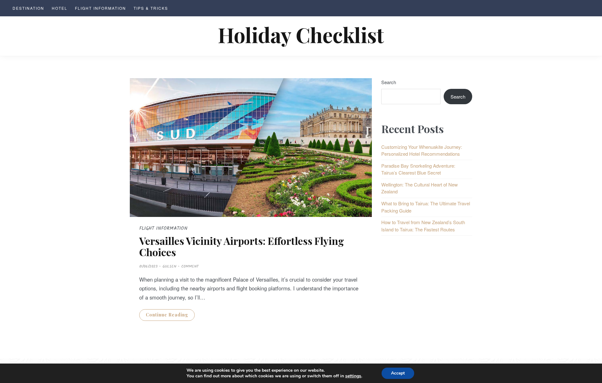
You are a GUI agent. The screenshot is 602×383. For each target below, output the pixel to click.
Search (388, 82)
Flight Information (100, 8)
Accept (398, 373)
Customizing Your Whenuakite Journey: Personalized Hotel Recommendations (421, 150)
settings (353, 376)
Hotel (59, 8)
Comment (189, 266)
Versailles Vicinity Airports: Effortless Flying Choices (241, 246)
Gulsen (169, 266)
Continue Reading (167, 315)
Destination (28, 8)
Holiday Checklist (301, 34)
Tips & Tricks (151, 8)
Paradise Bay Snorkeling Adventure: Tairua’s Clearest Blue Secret (418, 169)
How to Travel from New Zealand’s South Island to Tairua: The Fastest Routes (423, 226)
